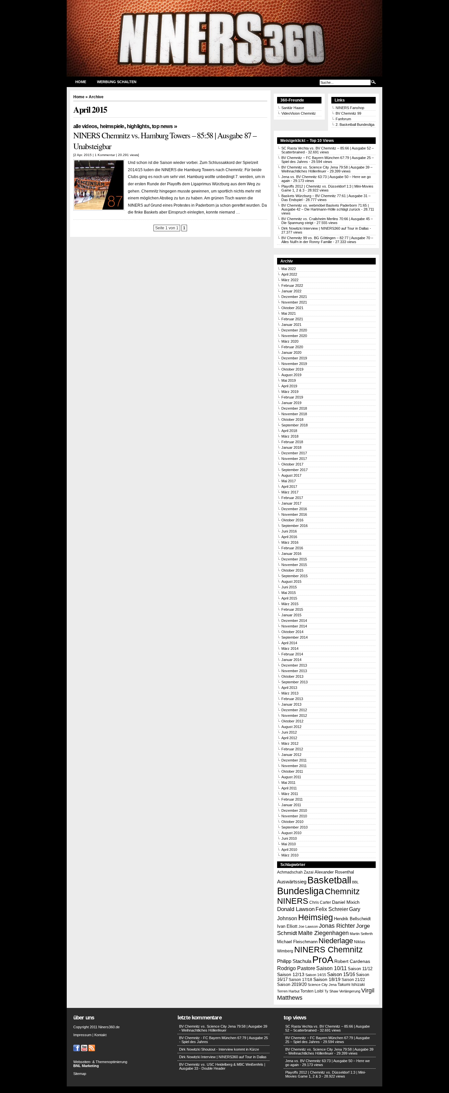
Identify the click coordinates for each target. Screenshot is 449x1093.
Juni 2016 (289, 531)
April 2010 (289, 850)
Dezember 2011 (294, 760)
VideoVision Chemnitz (298, 113)
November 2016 (294, 514)
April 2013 (289, 688)
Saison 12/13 (290, 974)
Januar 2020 (291, 352)
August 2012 (291, 727)
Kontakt (100, 1035)
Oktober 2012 (292, 721)
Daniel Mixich (346, 902)
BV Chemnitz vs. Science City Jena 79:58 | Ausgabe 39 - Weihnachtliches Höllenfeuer (223, 1028)
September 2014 (294, 637)
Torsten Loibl (311, 991)
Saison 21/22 (353, 979)
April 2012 (289, 738)
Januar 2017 (291, 503)
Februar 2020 (292, 347)
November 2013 (294, 671)
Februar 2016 (292, 548)
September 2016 (294, 526)
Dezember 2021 (294, 297)
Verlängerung (349, 991)
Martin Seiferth (361, 934)
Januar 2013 (291, 704)
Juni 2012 (289, 732)
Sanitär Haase (292, 108)
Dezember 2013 (294, 665)
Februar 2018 (292, 442)
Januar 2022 (291, 291)
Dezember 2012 (294, 710)
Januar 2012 (291, 755)
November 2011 (294, 766)
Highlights (138, 126)
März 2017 (289, 492)
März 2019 (289, 392)
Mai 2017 (288, 481)
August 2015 (291, 581)
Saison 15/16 (341, 974)
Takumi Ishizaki (351, 984)
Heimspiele (112, 126)
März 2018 (289, 436)
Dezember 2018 (294, 408)
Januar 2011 (291, 805)
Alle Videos (85, 126)
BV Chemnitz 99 (348, 113)
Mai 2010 (288, 844)
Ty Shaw (331, 991)
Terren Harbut (288, 991)
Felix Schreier (332, 909)
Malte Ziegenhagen (323, 932)
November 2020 (294, 336)
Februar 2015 (292, 609)
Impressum (82, 1035)
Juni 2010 (289, 838)
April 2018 (289, 431)
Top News (162, 126)
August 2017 (291, 475)
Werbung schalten (116, 82)
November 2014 (294, 626)
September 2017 (294, 470)
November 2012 (294, 715)
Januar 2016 (291, 554)
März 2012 (289, 743)
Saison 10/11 (331, 968)
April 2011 (289, 788)
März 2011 (289, 794)
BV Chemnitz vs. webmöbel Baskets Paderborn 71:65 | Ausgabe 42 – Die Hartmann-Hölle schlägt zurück (325, 207)
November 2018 (294, 414)
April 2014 (289, 643)
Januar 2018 (291, 447)
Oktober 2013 (292, 676)
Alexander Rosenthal (334, 872)
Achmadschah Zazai (295, 872)
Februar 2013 (292, 699)
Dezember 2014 (294, 621)
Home (80, 82)
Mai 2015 (288, 593)
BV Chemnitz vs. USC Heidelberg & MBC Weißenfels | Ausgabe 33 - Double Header (222, 1066)
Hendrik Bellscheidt (352, 918)
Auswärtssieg (291, 881)
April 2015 (289, 598)
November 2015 (294, 565)
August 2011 (291, 777)
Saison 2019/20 (292, 984)
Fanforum (343, 119)
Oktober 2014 (292, 632)
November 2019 (294, 364)
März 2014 (289, 648)
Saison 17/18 (300, 979)
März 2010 (289, 855)
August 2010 (291, 833)
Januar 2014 (291, 660)
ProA (322, 959)
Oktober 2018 (292, 419)
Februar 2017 (292, 498)
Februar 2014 (292, 654)
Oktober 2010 (292, 822)
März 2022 (289, 280)
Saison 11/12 (360, 968)
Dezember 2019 (294, 358)
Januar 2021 (291, 325)
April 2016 (289, 537)
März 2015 (289, 604)
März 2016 (289, 542)
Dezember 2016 (294, 509)
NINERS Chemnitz (328, 949)
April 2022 (289, 274)
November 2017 (294, 459)
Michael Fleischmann (297, 941)
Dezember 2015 (294, 559)
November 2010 (294, 816)
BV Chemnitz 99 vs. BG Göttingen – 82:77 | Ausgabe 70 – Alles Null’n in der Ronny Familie (327, 240)
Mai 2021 (288, 313)
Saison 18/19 (327, 979)
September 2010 (294, 827)
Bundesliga (300, 891)
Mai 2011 (288, 783)
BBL (355, 882)
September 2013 (294, 682)
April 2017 (289, 487)
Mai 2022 (288, 269)
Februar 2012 (292, 749)
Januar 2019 (291, 403)
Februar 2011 (292, 799)
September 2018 (294, 425)
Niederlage (336, 941)
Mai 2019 (288, 380)
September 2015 (294, 576)
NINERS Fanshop (350, 108)
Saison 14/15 (315, 975)
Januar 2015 (291, 615)
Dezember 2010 (294, 810)
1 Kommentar (105, 155)
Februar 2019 (292, 397)
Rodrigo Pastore (296, 968)
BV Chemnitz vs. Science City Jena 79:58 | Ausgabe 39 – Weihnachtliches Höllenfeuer (329, 1051)
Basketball (329, 880)
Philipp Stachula (294, 961)
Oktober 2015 (292, 570)
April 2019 (289, 386)
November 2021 (294, 302)
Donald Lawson (296, 909)
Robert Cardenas (352, 961)
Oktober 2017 (292, 464)
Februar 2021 (292, 319)
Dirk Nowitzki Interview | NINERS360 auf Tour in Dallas (325, 228)
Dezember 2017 (294, 453)
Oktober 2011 (292, 771)
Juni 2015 (289, 587)
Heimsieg (315, 917)
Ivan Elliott (287, 926)
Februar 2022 (292, 285)
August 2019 (291, 375)
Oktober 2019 (292, 369)
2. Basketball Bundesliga (355, 124)
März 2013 (289, 693)
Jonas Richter (337, 925)
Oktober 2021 (292, 308)
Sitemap (79, 1074)
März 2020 (289, 341)
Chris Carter (320, 902)
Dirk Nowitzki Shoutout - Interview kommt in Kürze (219, 1049)
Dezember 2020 (294, 330)
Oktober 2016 (292, 520)
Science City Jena (322, 985)
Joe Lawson (308, 926)
